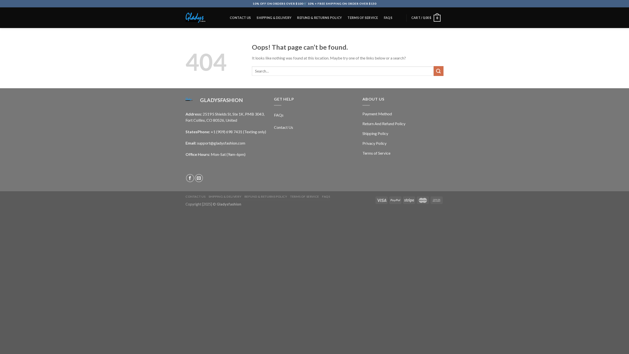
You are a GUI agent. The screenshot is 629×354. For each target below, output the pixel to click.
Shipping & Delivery (274, 18)
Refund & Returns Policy (319, 18)
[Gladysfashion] (202, 17)
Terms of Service (362, 18)
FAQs (388, 18)
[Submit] (438, 71)
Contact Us (240, 18)
